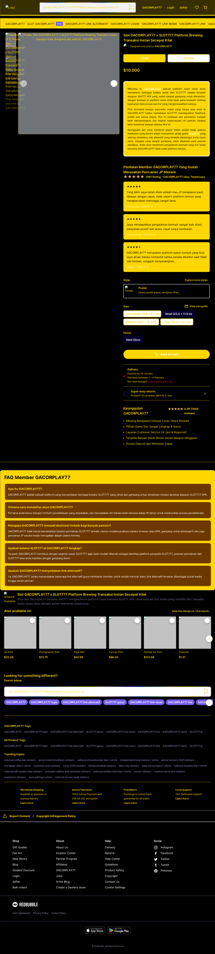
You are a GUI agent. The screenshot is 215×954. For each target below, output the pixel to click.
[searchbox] (108, 691)
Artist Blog (63, 881)
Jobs (59, 875)
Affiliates (62, 864)
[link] (16, 702)
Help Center (112, 858)
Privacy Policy (41, 912)
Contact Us (112, 881)
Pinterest (166, 870)
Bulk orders (20, 887)
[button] (11, 38)
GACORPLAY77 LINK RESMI (159, 23)
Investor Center (66, 852)
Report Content (20, 815)
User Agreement (22, 912)
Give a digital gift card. (160, 381)
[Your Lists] (197, 7)
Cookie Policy (58, 912)
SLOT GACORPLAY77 (45, 23)
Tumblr (165, 864)
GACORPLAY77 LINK (193, 23)
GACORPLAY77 (15, 23)
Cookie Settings (115, 887)
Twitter (165, 858)
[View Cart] (206, 7)
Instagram (167, 847)
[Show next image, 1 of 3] (114, 83)
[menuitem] (15, 23)
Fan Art (17, 852)
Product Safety (114, 870)
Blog (15, 864)
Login (16, 875)
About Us (62, 847)
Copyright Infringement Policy (56, 815)
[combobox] (88, 7)
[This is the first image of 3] (23, 83)
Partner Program (66, 858)
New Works (20, 858)
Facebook (167, 853)
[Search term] (131, 7)
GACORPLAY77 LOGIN (125, 23)
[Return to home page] (21, 7)
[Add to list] (32, 620)
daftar (16, 881)
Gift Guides (20, 847)
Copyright (111, 875)
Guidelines (111, 864)
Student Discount (24, 870)
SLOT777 (194, 133)
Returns (110, 852)
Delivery (110, 847)
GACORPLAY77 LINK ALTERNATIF (87, 23)
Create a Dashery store (71, 887)
